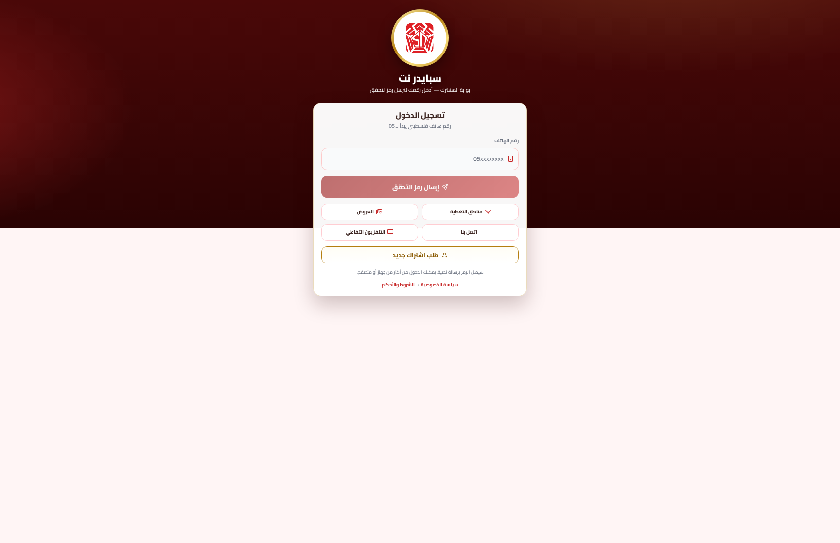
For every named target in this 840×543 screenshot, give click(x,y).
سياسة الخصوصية (439, 284)
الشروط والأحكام (398, 284)
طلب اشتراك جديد (415, 255)
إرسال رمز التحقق (415, 187)
